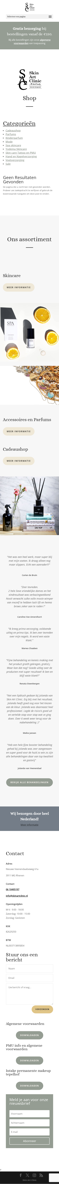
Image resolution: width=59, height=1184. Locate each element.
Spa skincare (13, 145)
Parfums (11, 134)
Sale (8, 164)
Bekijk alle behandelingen (29, 782)
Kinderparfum (14, 138)
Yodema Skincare (16, 149)
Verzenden (42, 1009)
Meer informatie (19, 287)
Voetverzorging (15, 160)
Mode (9, 141)
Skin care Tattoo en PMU (21, 152)
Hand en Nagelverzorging (21, 156)
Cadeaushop (13, 130)
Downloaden (29, 1035)
